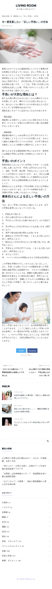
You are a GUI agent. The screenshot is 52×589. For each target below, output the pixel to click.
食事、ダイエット (11, 560)
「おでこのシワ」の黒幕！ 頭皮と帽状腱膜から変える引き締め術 (24, 482)
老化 (5, 536)
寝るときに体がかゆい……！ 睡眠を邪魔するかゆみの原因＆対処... (31, 410)
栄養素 (6, 512)
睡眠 (5, 517)
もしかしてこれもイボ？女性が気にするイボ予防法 (32, 423)
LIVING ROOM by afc (27, 579)
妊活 (5, 531)
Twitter (21, 351)
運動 (5, 526)
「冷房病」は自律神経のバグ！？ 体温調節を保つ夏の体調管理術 (24, 475)
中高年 (6, 502)
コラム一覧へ (26, 355)
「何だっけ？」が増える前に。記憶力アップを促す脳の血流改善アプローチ (24, 467)
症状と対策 (8, 555)
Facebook (32, 351)
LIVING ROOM (26, 5)
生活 (5, 522)
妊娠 (6, 551)
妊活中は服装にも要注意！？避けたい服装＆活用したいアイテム (32, 396)
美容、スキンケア (11, 541)
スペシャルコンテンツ (13, 546)
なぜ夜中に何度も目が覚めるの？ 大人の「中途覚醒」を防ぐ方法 (24, 459)
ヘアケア (7, 507)
